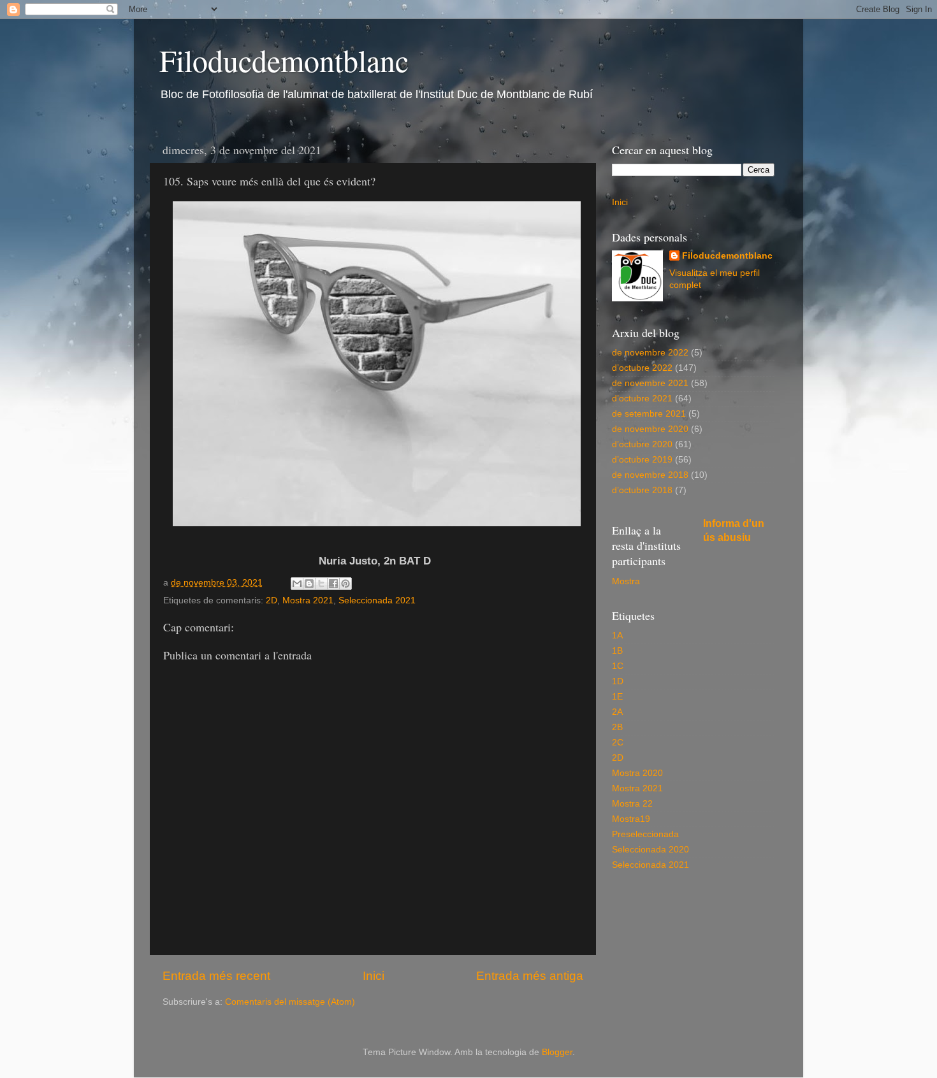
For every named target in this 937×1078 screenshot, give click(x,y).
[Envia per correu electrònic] (297, 583)
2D (271, 600)
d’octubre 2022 (642, 368)
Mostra (626, 581)
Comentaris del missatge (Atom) (290, 1002)
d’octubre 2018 (642, 490)
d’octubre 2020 (642, 444)
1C (617, 666)
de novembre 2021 (650, 383)
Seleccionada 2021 (377, 600)
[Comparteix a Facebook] (333, 583)
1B (617, 651)
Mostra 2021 (307, 600)
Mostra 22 (632, 803)
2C (617, 742)
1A (617, 635)
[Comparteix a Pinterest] (345, 583)
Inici (373, 975)
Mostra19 (631, 819)
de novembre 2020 (650, 429)
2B (617, 727)
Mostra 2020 (637, 773)
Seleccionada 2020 (650, 849)
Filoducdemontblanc (284, 60)
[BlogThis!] (309, 583)
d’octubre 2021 (642, 398)
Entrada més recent (216, 975)
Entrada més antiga (529, 975)
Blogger (557, 1052)
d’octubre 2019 (642, 459)
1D (617, 681)
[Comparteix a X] (321, 583)
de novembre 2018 (650, 475)
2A (617, 712)
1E (617, 696)
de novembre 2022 (650, 352)
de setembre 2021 (649, 414)
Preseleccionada (645, 834)
